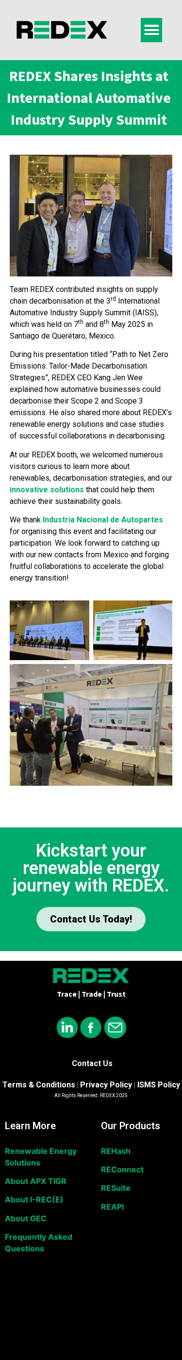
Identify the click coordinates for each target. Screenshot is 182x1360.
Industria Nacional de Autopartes (103, 519)
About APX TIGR (35, 1181)
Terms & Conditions (38, 1084)
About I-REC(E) (34, 1199)
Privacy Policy (106, 1084)
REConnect (122, 1169)
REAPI (112, 1207)
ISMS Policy (158, 1084)
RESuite (116, 1188)
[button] (151, 30)
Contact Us (92, 1063)
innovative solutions (47, 489)
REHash (116, 1151)
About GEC (26, 1218)
